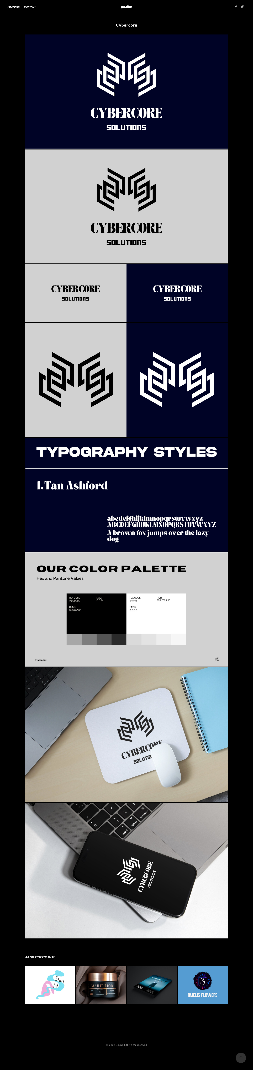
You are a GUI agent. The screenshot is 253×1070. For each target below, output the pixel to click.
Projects (14, 6)
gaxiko (126, 7)
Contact (30, 7)
